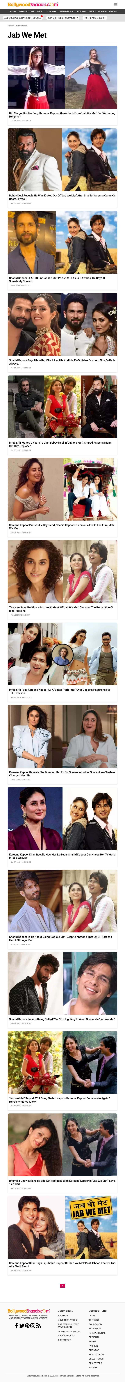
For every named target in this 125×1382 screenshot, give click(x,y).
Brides (92, 1341)
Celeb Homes (96, 1359)
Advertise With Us (68, 1320)
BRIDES (92, 11)
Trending (94, 1320)
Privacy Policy (66, 1335)
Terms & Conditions (69, 1331)
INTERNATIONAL (66, 11)
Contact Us (64, 1340)
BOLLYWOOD (37, 11)
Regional (94, 1337)
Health (93, 1367)
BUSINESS (113, 11)
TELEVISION (50, 11)
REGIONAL (81, 11)
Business (94, 1350)
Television (95, 1328)
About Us (63, 1315)
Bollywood (95, 1324)
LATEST (12, 11)
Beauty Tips (95, 1363)
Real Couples (96, 1354)
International (97, 1333)
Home (10, 26)
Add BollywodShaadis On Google (22, 18)
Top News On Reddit (95, 18)
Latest (92, 1315)
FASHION (102, 11)
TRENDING (23, 11)
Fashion (93, 1346)
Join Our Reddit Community (63, 18)
